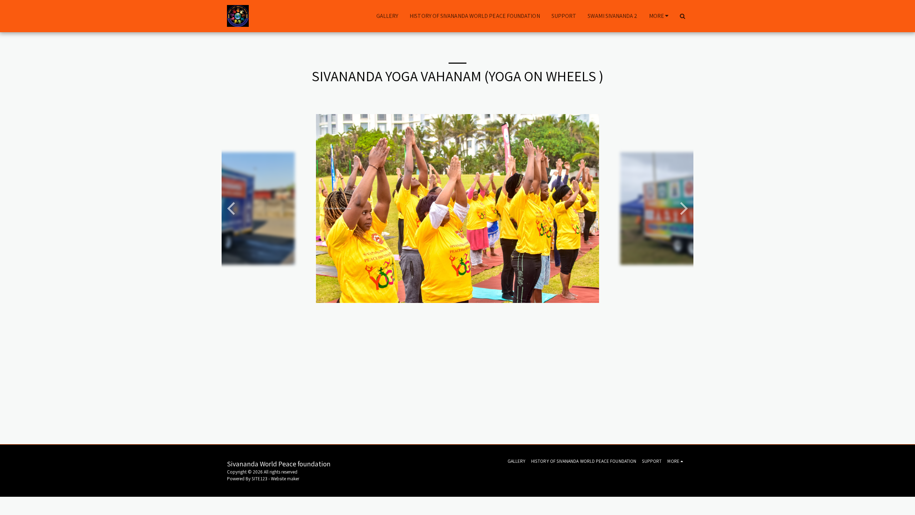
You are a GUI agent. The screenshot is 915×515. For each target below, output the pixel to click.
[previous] (232, 208)
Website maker (285, 479)
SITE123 (259, 479)
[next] (682, 208)
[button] (682, 16)
